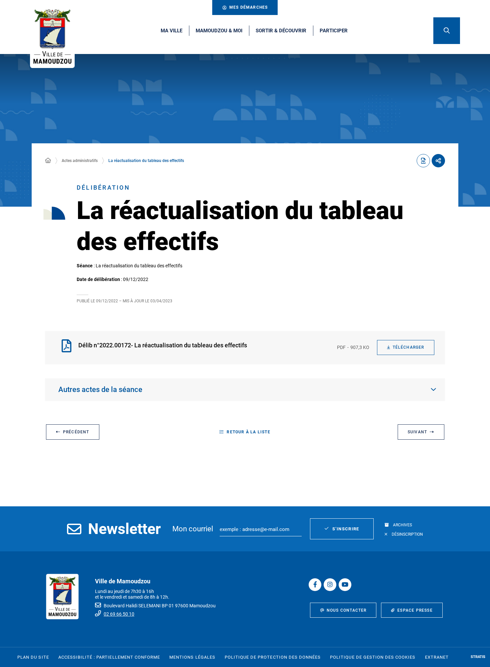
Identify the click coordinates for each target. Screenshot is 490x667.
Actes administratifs (80, 160)
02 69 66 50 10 (119, 614)
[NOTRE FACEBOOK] (315, 584)
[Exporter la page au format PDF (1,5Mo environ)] (423, 160)
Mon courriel (192, 529)
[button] (446, 30)
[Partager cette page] (438, 160)
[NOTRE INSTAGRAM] (330, 584)
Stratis (478, 657)
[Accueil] (48, 161)
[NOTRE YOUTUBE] (345, 584)
